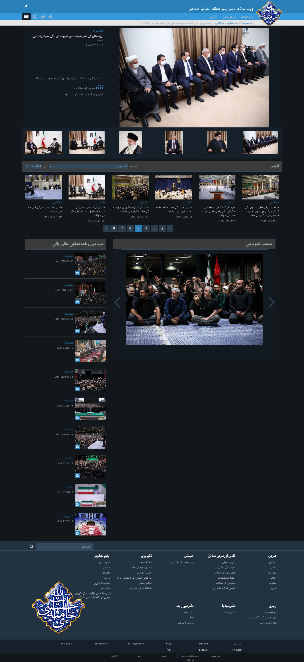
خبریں (272, 555)
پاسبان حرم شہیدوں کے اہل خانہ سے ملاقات (44, 209)
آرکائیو (213, 16)
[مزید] (100, 88)
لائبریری (146, 555)
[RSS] (51, 16)
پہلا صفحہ (247, 16)
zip (67, 94)
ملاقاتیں (219, 23)
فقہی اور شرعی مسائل (221, 555)
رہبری (273, 606)
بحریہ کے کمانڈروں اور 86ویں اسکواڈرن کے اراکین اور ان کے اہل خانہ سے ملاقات (217, 211)
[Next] (106, 228)
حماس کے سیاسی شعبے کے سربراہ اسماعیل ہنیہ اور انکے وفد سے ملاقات (88, 211)
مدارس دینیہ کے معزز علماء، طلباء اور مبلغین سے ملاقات (174, 209)
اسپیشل (189, 555)
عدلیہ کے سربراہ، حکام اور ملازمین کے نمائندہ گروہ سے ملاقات (131, 209)
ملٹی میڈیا (228, 606)
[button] (26, 16)
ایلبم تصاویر (233, 23)
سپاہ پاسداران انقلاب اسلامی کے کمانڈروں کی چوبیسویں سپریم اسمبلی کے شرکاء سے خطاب (262, 211)
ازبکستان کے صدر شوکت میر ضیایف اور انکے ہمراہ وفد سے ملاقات (68, 38)
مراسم (69, 256)
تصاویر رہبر (67, 516)
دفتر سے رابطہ (185, 606)
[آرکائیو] (131, 593)
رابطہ (140, 656)
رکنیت (164, 656)
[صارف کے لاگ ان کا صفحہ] (26, 6)
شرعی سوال (228, 16)
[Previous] (170, 228)
